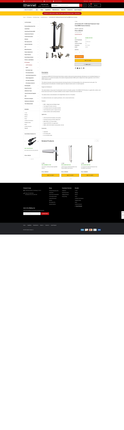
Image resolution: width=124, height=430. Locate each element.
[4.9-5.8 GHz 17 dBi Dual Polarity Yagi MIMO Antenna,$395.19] (50, 154)
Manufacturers (35, 225)
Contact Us (47, 225)
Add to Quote (79, 56)
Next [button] (38, 141)
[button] (62, 13)
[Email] (77, 68)
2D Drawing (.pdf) (47, 133)
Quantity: (77, 49)
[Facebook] (75, 68)
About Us (41, 225)
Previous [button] (25, 141)
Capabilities (29, 225)
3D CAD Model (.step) (48, 135)
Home (24, 225)
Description (45, 72)
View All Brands (79, 206)
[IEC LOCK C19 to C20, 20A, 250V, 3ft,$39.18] (31, 141)
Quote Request (53, 225)
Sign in (90, 1)
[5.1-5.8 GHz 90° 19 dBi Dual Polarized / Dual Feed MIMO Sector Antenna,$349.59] (90, 154)
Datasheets (46, 131)
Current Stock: (78, 34)
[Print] (79, 68)
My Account (86, 1)
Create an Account (96, 1)
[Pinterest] (83, 68)
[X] (81, 68)
